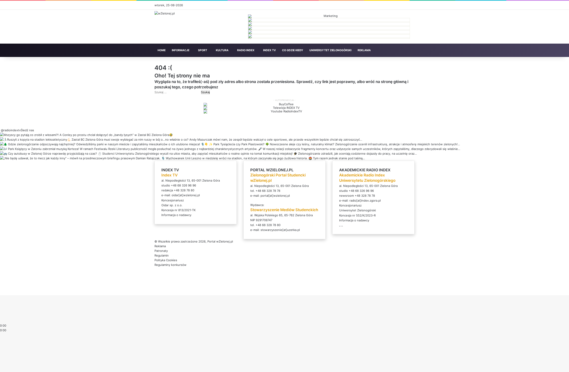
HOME (162, 50)
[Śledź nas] (0, 130)
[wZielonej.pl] (164, 13)
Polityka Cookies (165, 260)
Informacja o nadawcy (176, 215)
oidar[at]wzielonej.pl (186, 195)
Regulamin (161, 255)
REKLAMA (364, 50)
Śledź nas (27, 130)
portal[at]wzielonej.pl (275, 195)
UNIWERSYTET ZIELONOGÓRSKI (330, 50)
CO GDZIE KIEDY (292, 50)
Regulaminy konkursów (170, 265)
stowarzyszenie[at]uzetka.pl (280, 230)
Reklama (160, 246)
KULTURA (222, 50)
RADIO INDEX (245, 50)
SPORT (202, 50)
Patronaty (161, 251)
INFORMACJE (180, 50)
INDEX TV (269, 50)
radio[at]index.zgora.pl (365, 200)
